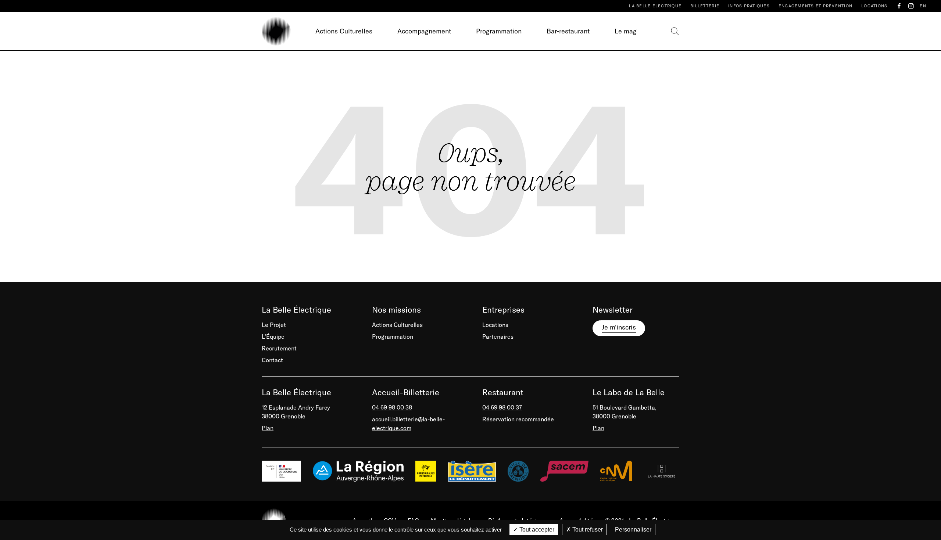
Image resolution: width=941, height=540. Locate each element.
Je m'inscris (619, 327)
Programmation (499, 31)
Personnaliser (633, 529)
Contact (272, 360)
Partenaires (498, 336)
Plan (267, 428)
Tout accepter (536, 529)
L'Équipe (273, 336)
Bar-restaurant (568, 31)
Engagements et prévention (815, 5)
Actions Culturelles (343, 31)
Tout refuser (587, 529)
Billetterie (704, 5)
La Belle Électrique (655, 5)
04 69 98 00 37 (502, 407)
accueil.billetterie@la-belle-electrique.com (408, 423)
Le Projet (274, 324)
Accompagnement (424, 31)
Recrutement (279, 348)
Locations (874, 5)
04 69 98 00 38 (392, 407)
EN (923, 5)
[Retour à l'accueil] (276, 31)
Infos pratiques (749, 5)
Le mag (626, 31)
